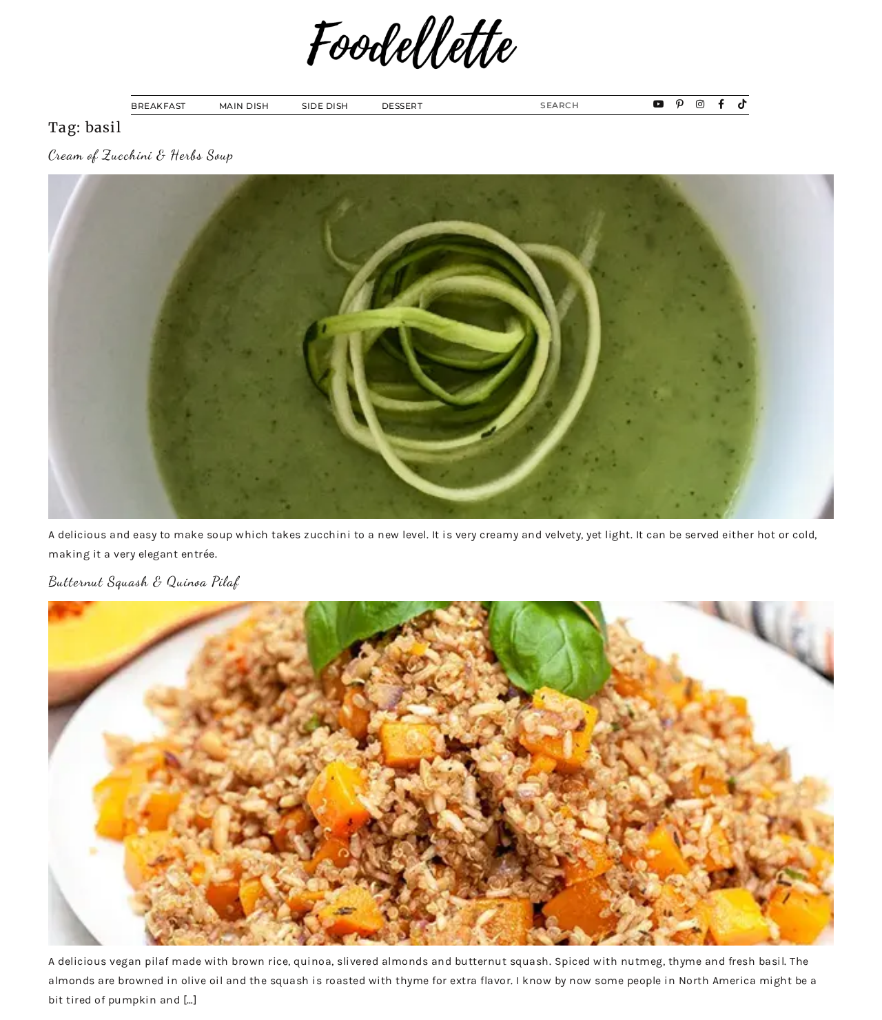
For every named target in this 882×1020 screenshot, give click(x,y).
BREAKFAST (158, 106)
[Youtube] (659, 105)
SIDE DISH (325, 106)
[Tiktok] (742, 105)
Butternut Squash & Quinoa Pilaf (143, 581)
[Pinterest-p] (680, 105)
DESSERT (402, 106)
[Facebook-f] (721, 105)
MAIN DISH (244, 106)
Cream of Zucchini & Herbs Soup (141, 155)
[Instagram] (701, 105)
